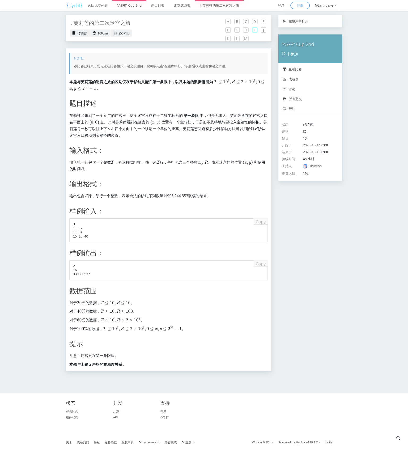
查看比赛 (295, 69)
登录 (281, 5)
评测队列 (72, 411)
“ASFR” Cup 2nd (129, 5)
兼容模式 (171, 442)
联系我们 (83, 442)
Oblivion (315, 166)
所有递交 (295, 99)
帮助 (291, 108)
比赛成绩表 (182, 5)
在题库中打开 (298, 21)
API (115, 417)
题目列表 (157, 5)
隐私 (97, 442)
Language (326, 5)
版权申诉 (128, 442)
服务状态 (72, 417)
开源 (116, 411)
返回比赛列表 (98, 5)
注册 (300, 5)
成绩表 (293, 79)
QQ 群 (164, 417)
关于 (69, 442)
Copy (261, 222)
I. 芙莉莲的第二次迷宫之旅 (219, 5)
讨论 (291, 89)
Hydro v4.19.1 (305, 442)
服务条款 (111, 442)
